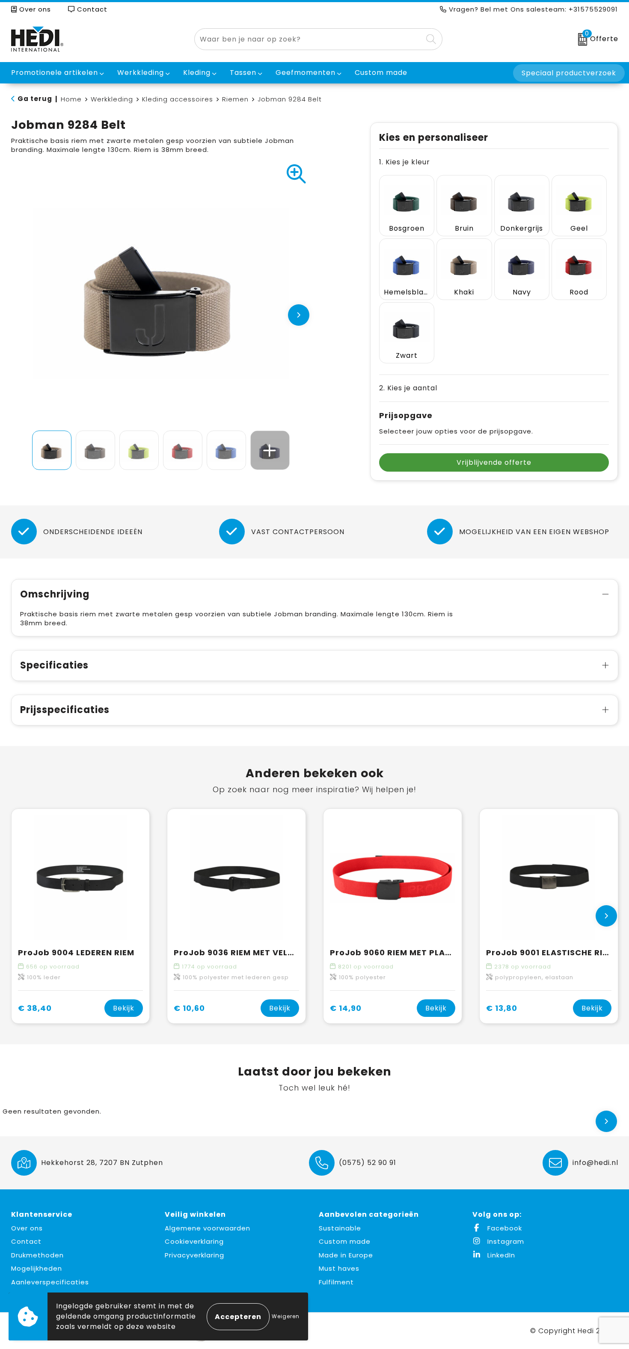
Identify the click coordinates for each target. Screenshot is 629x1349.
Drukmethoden (37, 1255)
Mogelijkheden (36, 1268)
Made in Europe (346, 1255)
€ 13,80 (501, 1008)
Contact (91, 9)
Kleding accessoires (177, 99)
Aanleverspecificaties (50, 1282)
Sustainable (340, 1228)
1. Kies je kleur (404, 161)
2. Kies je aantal (408, 387)
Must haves (339, 1268)
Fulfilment (336, 1282)
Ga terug (35, 98)
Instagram (504, 1241)
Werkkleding (140, 72)
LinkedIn (500, 1255)
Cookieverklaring (194, 1241)
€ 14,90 (346, 1008)
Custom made (345, 1241)
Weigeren (286, 1316)
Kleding (197, 72)
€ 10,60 (189, 1008)
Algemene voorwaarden (207, 1228)
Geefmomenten (305, 72)
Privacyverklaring (194, 1255)
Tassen (243, 72)
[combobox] (308, 39)
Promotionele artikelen (54, 72)
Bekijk (123, 1008)
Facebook (503, 1228)
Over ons (34, 9)
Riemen (235, 99)
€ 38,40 (35, 1008)
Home (71, 99)
